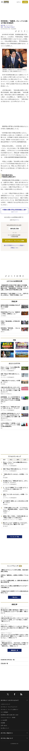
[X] (8, 694)
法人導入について (5, 728)
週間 (18, 459)
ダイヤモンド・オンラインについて (9, 700)
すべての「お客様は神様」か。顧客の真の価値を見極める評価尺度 (14, 581)
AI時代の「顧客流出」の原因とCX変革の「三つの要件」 (14, 576)
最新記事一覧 (14, 650)
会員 (25, 459)
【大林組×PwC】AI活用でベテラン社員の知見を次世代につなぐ (14, 592)
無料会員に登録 (14, 228)
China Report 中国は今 (9, 27)
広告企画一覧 (4, 663)
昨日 (11, 459)
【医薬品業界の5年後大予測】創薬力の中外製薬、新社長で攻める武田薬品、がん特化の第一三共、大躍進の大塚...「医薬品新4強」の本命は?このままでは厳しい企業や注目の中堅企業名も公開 (14, 287)
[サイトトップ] (6, 2)
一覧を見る (14, 597)
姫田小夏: (7, 25)
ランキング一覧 (14, 537)
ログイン (19, 2)
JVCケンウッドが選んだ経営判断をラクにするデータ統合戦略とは (14, 586)
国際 (2, 27)
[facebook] (14, 694)
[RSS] (21, 694)
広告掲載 (3, 723)
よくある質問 (4, 720)
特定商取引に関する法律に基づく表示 (9, 715)
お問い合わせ (4, 725)
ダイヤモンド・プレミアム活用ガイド (9, 709)
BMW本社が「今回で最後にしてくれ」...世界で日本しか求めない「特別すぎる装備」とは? (14, 294)
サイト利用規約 (4, 712)
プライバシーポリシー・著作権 (8, 717)
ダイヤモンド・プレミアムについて (9, 707)
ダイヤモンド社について (7, 738)
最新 (4, 459)
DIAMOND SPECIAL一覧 (7, 660)
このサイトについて (5, 704)
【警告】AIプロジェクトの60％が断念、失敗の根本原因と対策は (14, 570)
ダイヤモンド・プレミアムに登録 (14, 240)
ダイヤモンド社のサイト (7, 733)
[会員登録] (25, 2)
